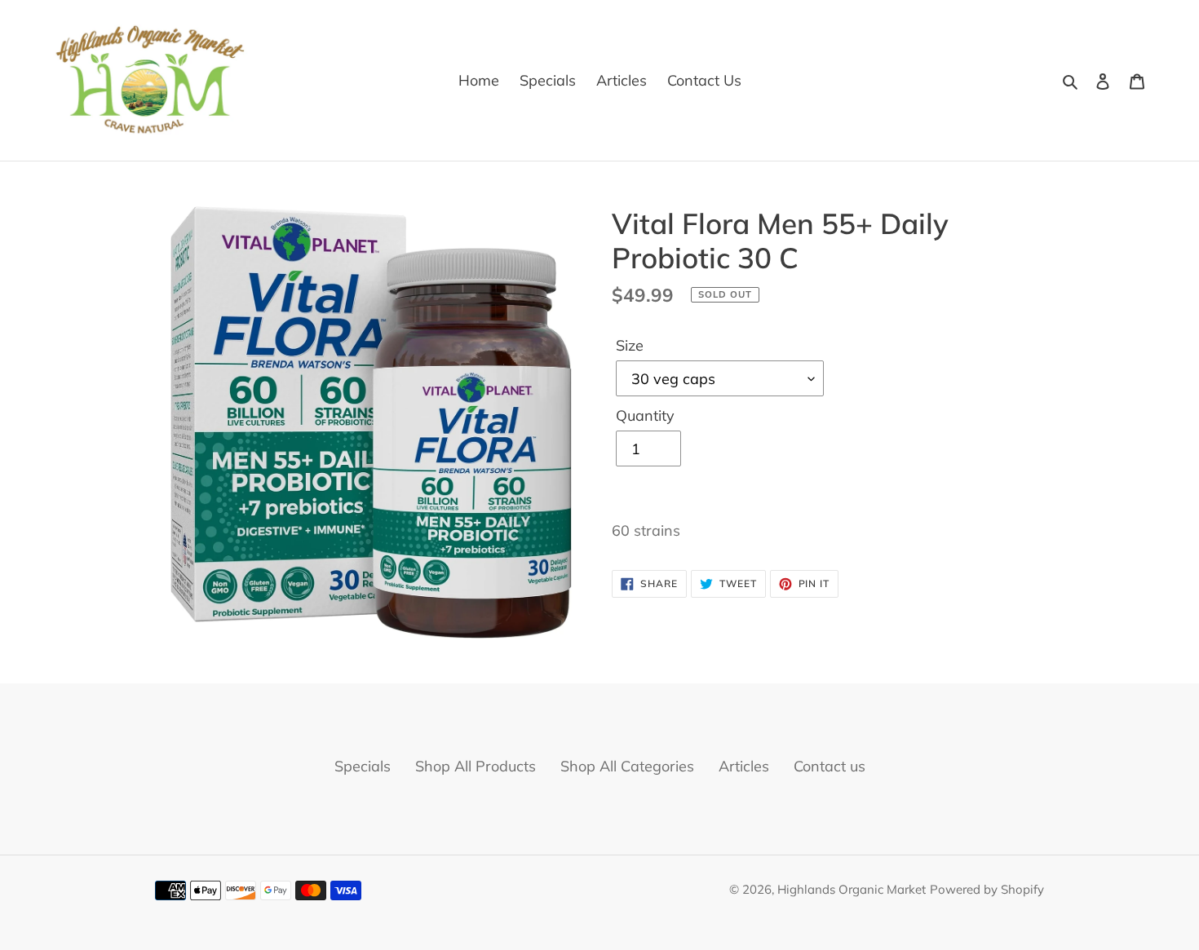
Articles (744, 766)
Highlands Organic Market (851, 889)
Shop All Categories (627, 766)
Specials (362, 766)
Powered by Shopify (987, 889)
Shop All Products (475, 766)
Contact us (829, 766)
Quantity (645, 415)
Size (630, 345)
